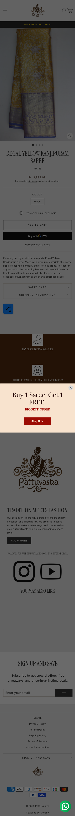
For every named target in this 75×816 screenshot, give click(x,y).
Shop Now (37, 421)
